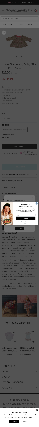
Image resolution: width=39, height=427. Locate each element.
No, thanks (25, 223)
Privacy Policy (27, 417)
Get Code (25, 218)
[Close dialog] (36, 204)
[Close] (37, 410)
